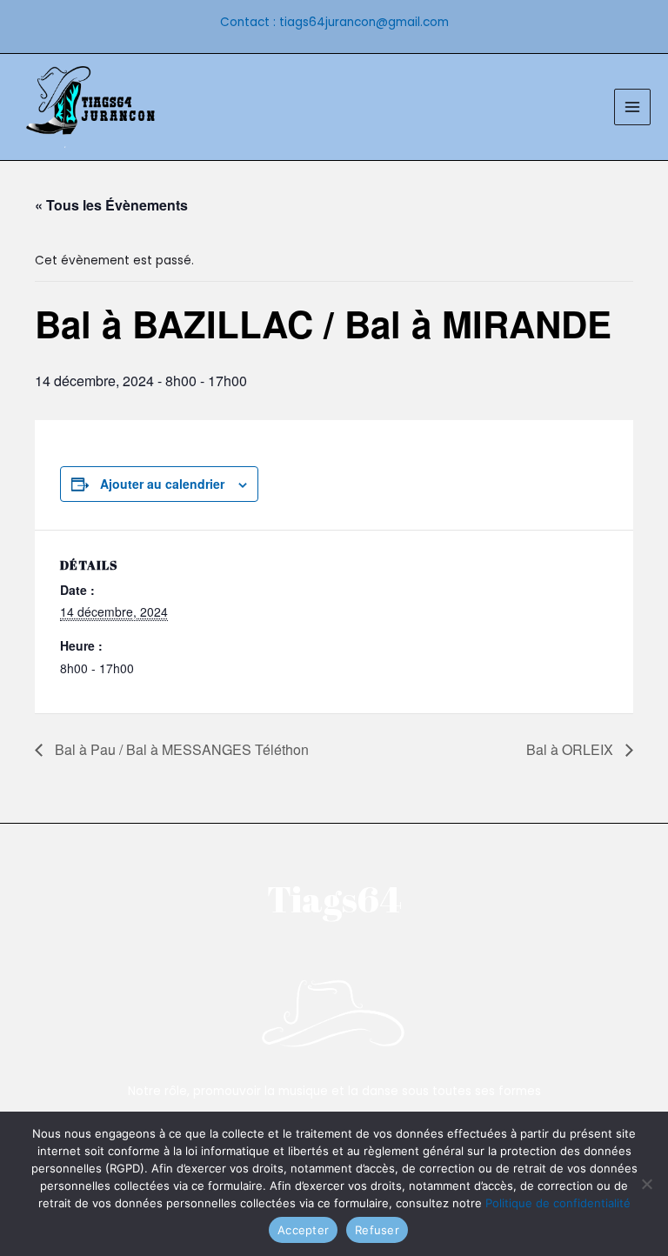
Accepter (303, 1230)
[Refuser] (646, 1184)
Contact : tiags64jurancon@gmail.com (334, 22)
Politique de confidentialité (558, 1203)
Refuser (377, 1230)
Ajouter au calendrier (162, 483)
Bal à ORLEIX (571, 749)
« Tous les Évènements (111, 205)
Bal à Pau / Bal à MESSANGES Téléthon (180, 749)
